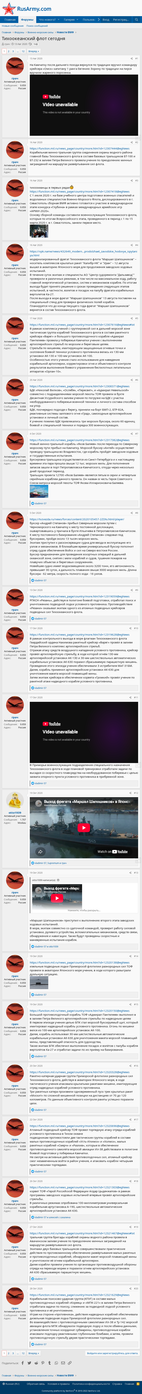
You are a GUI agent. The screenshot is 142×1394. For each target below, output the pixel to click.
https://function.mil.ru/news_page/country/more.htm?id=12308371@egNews (79, 386)
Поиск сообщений (37, 25)
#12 (136, 793)
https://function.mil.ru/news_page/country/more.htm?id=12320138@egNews (79, 962)
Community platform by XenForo (71, 1390)
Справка (117, 1383)
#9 (136, 590)
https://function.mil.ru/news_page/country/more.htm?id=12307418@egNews (79, 191)
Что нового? (47, 19)
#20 (136, 1288)
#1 (136, 58)
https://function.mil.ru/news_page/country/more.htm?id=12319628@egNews (79, 634)
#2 (136, 142)
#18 (136, 1181)
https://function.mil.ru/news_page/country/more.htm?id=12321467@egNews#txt (82, 1233)
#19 (136, 1227)
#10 (136, 628)
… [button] (18, 51)
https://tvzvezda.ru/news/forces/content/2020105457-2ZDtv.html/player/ (77, 519)
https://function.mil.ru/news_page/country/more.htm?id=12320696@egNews (79, 1126)
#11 (136, 697)
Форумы (27, 19)
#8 (136, 512)
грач (7, 44)
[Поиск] (136, 19)
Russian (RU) (12, 1383)
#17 (136, 1119)
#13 (136, 872)
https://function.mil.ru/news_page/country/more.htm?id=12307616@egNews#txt (82, 324)
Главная (10, 19)
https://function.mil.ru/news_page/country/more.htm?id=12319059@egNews (79, 596)
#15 (136, 1004)
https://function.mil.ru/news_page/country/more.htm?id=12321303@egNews (79, 1187)
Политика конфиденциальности (91, 1383)
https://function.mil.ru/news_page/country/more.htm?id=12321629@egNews (79, 1295)
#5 (136, 318)
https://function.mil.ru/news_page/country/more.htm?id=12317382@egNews (79, 440)
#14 (136, 956)
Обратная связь (36, 1383)
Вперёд (32, 51)
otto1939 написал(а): (44, 880)
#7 (136, 433)
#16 (136, 1065)
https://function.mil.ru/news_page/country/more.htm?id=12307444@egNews (79, 148)
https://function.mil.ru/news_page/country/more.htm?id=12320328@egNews (79, 1072)
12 (23, 51)
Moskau (22, 822)
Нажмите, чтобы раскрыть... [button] (84, 910)
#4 (136, 245)
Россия (22, 88)
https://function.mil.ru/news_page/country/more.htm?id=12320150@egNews (79, 1010)
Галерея (69, 19)
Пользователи (92, 19)
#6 (136, 380)
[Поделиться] (131, 59)
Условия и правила (59, 1383)
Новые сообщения (12, 25)
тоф (36, 44)
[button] (58, 19)
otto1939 (15, 812)
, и (50, 863)
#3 (136, 180)
